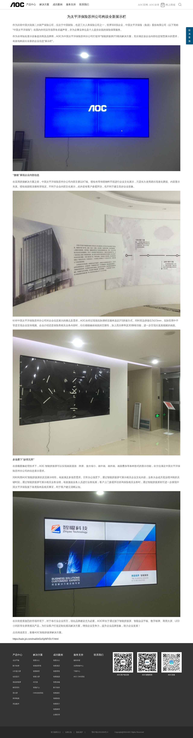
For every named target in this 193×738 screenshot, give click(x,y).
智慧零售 (56, 671)
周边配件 (16, 704)
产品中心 (31, 4)
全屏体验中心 (79, 666)
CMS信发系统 (38, 693)
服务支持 (71, 4)
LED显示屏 (17, 671)
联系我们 (84, 4)
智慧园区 (56, 693)
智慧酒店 (56, 666)
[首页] (17, 4)
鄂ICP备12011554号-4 (100, 732)
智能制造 (56, 698)
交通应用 (56, 715)
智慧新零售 (37, 666)
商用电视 (16, 698)
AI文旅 (35, 682)
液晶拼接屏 (17, 682)
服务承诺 (77, 660)
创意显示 (16, 676)
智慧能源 (56, 676)
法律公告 (68, 732)
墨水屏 (15, 693)
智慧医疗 (56, 704)
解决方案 (44, 4)
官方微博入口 (56, 732)
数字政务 (56, 687)
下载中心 (77, 671)
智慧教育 (36, 671)
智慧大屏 (36, 676)
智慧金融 (56, 682)
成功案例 (57, 4)
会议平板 (16, 660)
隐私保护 (79, 732)
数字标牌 (16, 666)
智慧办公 (36, 660)
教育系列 (16, 687)
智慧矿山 (36, 687)
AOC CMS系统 (79, 676)
